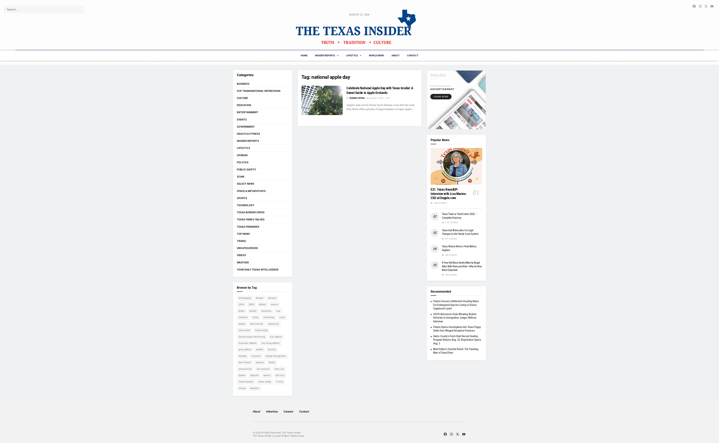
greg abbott (245, 349)
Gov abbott (276, 337)
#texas (259, 298)
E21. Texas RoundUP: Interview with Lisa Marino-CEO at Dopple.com (449, 193)
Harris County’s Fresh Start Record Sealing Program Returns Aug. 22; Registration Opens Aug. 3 (457, 340)
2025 (251, 304)
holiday (243, 356)
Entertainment (247, 112)
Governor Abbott (248, 343)
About (396, 55)
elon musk (244, 330)
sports (267, 375)
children (243, 317)
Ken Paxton (245, 362)
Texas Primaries (248, 226)
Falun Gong (261, 330)
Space (242, 375)
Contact (412, 55)
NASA (272, 362)
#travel (272, 298)
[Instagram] (451, 434)
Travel (241, 240)
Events (242, 119)
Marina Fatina (357, 98)
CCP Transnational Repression (258, 90)
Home (304, 55)
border (253, 311)
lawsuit (260, 362)
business (266, 311)
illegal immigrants (276, 356)
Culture (242, 98)
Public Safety (246, 169)
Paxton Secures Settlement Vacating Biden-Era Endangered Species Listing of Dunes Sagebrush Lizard (456, 305)
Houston (256, 356)
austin (274, 304)
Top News (243, 233)
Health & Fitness (248, 133)
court (282, 317)
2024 (241, 304)
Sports (242, 198)
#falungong (245, 298)
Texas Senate (246, 382)
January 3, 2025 (375, 98)
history (272, 349)
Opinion (242, 155)
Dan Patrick (256, 324)
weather (254, 388)
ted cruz (279, 375)
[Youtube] (464, 434)
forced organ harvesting (252, 337)
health (259, 349)
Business (243, 83)
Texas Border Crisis (251, 212)
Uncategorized (247, 248)
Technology (245, 205)
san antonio (263, 369)
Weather (243, 262)
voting (242, 388)
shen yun (279, 369)
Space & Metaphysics (251, 191)
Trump (279, 382)
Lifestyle (352, 55)
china (256, 317)
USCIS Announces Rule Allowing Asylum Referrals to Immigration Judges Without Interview (455, 318)
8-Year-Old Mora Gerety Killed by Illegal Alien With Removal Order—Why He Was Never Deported (462, 266)
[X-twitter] (457, 434)
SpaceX (254, 375)
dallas (242, 324)
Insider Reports (325, 55)
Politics (242, 162)
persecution (245, 369)
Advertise (272, 411)
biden (242, 311)
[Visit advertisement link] (456, 99)
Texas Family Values (251, 219)
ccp (278, 311)
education (273, 324)
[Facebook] (445, 434)
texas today (264, 382)
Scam (240, 176)
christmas (269, 317)
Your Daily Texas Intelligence (258, 269)
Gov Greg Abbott (271, 343)
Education (244, 105)
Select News (245, 183)
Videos (241, 255)
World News (376, 55)
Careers (288, 411)
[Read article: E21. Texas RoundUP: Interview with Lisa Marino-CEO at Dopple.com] (456, 166)
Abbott (262, 304)
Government (246, 126)
